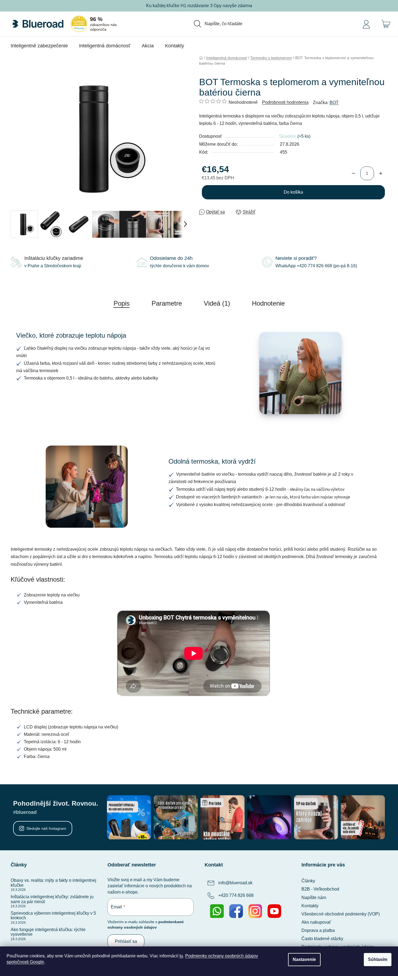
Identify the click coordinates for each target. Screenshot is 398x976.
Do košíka (293, 192)
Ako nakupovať (316, 922)
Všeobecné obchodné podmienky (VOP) (340, 914)
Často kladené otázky (322, 938)
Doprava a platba (318, 930)
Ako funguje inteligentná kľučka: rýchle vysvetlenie (48, 932)
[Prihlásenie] (366, 24)
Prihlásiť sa (126, 941)
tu (181, 956)
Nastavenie (304, 959)
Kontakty (309, 905)
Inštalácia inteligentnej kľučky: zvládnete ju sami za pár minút (52, 899)
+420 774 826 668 (236, 895)
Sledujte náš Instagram (46, 828)
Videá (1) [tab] (217, 303)
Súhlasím (377, 959)
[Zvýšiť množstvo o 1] (381, 173)
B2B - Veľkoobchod (320, 889)
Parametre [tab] (167, 303)
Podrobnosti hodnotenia (285, 102)
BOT (334, 102)
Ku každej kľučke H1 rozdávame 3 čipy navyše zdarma (199, 5)
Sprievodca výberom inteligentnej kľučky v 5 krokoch (53, 915)
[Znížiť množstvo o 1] (353, 173)
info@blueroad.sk (235, 883)
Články (308, 881)
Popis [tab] (122, 303)
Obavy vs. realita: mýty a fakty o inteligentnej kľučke (53, 883)
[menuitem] (39, 45)
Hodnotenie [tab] (268, 303)
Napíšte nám (313, 897)
